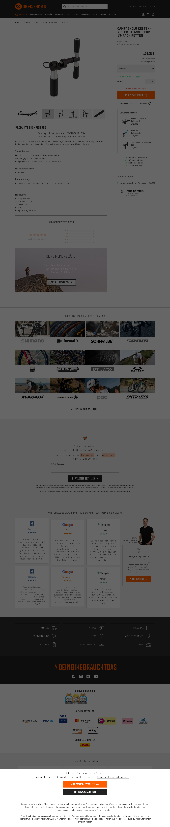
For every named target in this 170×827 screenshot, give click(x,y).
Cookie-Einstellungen (113, 777)
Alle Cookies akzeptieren (83, 784)
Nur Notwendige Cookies (85, 791)
